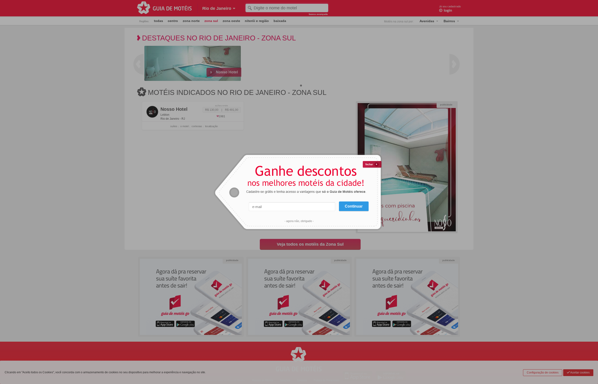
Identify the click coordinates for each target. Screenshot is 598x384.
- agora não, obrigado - (299, 221)
